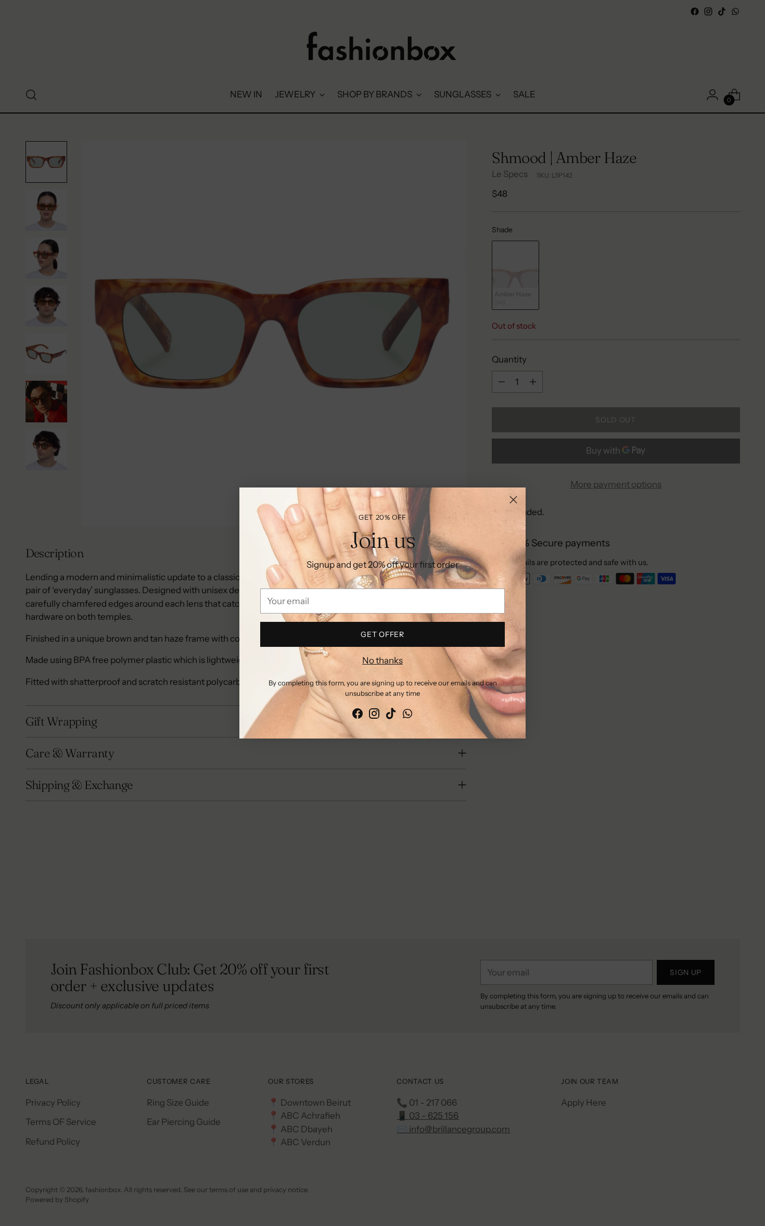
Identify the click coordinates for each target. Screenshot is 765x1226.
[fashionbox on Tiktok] (391, 715)
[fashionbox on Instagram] (374, 715)
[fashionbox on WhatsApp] (407, 715)
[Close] (513, 500)
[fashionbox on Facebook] (357, 715)
